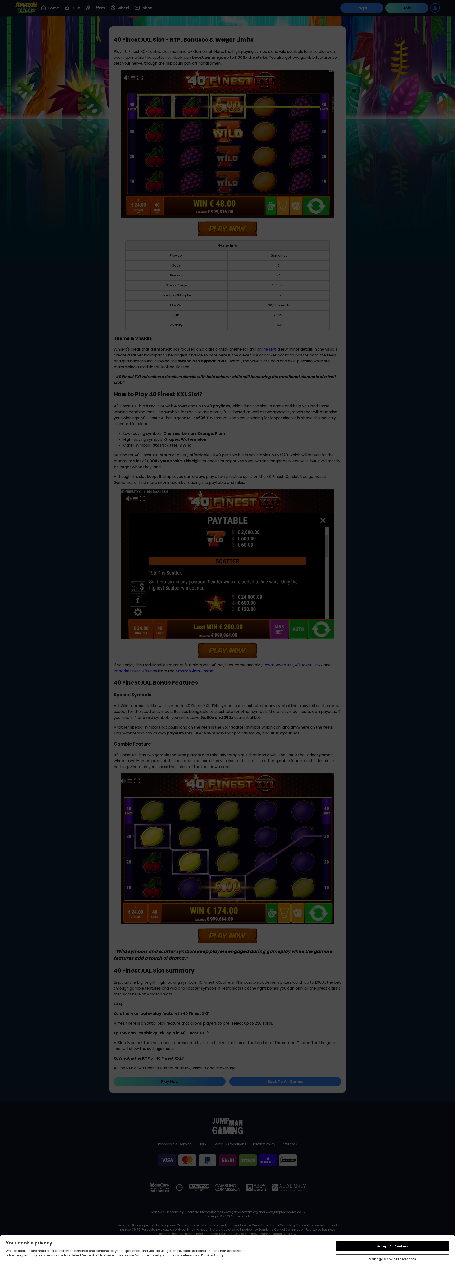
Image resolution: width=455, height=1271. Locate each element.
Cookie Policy (212, 1255)
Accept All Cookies (392, 1246)
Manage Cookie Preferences (392, 1259)
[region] (227, 1253)
